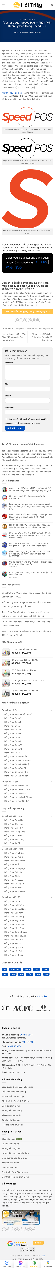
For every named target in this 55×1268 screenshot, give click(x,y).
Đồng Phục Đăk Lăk (13, 872)
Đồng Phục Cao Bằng (14, 916)
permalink (49, 329)
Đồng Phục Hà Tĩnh (13, 887)
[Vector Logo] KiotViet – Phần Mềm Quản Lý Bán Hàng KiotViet (42, 337)
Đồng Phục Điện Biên (14, 920)
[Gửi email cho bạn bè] (30, 320)
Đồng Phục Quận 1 (12, 718)
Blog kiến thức (8, 1139)
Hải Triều (6, 1190)
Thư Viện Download (27, 19)
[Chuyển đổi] (51, 710)
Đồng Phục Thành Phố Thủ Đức (18, 714)
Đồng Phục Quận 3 (12, 722)
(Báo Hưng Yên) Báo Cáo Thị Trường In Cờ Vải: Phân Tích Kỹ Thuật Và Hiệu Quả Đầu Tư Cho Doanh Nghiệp (30, 535)
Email (8, 396)
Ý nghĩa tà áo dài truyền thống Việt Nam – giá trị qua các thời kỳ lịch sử (25, 614)
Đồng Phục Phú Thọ (13, 939)
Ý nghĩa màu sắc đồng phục (14, 1158)
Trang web (9, 407)
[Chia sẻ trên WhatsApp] (17, 320)
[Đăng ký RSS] (30, 1229)
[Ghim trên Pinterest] (34, 320)
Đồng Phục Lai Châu (13, 955)
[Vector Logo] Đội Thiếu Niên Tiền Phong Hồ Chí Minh (26, 633)
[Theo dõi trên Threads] (21, 1229)
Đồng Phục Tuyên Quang (15, 932)
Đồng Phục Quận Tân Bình (16, 768)
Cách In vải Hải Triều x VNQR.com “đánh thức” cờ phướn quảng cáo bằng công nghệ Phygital (30, 489)
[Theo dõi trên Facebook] (4, 1229)
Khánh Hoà (37, 1255)
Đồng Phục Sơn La (12, 943)
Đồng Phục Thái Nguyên (15, 936)
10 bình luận (15, 577)
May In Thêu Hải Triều (34, 1259)
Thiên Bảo (37, 33)
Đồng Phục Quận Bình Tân (16, 776)
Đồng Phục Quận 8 (12, 741)
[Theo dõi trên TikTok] (13, 1229)
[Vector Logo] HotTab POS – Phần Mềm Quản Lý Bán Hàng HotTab (14, 337)
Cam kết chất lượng (11, 1106)
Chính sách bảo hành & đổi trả (16, 1101)
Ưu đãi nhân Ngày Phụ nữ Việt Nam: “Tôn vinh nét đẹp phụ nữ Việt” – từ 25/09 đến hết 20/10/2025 (29, 553)
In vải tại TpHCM (16, 1255)
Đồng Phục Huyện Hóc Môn (17, 789)
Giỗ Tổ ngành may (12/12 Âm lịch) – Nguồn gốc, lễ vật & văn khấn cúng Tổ (30, 563)
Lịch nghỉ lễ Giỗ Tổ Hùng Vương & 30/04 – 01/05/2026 (28, 497)
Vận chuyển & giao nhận (13, 1096)
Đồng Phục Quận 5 (12, 729)
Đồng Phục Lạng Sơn (13, 947)
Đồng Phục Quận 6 (12, 733)
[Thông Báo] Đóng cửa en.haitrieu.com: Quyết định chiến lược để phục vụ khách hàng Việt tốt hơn (30, 506)
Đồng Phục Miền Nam (12, 816)
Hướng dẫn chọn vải (11, 1148)
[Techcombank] (27, 1008)
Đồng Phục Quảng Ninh (15, 909)
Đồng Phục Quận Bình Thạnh (17, 760)
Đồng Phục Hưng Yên (14, 924)
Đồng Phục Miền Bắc (11, 897)
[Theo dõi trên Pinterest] (26, 1229)
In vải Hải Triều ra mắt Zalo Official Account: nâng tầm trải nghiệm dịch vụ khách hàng (29, 544)
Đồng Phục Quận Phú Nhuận (17, 764)
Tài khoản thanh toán (11, 1115)
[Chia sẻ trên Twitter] (25, 320)
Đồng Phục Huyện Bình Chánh (18, 797)
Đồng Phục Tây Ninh (13, 824)
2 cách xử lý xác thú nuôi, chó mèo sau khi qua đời (26, 624)
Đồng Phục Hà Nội (12, 901)
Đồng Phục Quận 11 (13, 749)
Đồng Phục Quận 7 (12, 737)
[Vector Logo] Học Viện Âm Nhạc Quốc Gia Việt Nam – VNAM (26, 595)
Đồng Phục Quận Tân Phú (16, 772)
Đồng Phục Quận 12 (13, 753)
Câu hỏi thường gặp (11, 1120)
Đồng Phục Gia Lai (12, 876)
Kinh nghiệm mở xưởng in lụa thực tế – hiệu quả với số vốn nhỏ (30, 573)
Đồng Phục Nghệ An (13, 880)
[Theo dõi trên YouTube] (34, 1229)
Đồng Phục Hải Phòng (14, 905)
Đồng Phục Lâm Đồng (14, 853)
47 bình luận (15, 567)
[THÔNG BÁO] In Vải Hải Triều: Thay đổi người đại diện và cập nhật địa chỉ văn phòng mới (29, 526)
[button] (3, 5)
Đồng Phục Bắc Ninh (13, 913)
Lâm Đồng (28, 1255)
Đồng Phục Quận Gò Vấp (15, 756)
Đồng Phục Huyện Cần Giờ (16, 801)
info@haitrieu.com (16, 1072)
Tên (7, 384)
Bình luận (9, 362)
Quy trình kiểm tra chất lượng (15, 1177)
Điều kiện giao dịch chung (14, 1091)
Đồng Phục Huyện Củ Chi (16, 793)
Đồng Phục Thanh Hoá (14, 891)
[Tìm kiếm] (52, 5)
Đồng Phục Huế (11, 864)
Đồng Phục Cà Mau (13, 835)
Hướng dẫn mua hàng (12, 1110)
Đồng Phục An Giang (13, 843)
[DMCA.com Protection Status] (27, 1249)
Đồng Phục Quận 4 (12, 726)
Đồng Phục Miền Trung (12, 849)
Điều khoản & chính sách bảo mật (17, 1087)
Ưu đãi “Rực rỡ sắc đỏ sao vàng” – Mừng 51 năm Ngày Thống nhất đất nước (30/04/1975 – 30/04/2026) (30, 517)
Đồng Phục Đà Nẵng (13, 857)
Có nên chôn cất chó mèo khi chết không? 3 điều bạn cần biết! (26, 604)
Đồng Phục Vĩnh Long (14, 839)
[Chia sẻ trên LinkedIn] (38, 320)
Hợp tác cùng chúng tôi (12, 1125)
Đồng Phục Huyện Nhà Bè (16, 785)
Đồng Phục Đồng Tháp (14, 831)
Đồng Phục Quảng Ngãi (14, 868)
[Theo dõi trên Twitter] (17, 1229)
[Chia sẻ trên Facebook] (21, 320)
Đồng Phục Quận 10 (13, 745)
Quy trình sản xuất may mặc (15, 1172)
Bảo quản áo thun (10, 1167)
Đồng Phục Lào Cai (13, 951)
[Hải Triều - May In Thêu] (27, 5)
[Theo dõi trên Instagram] (8, 1229)
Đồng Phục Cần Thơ (13, 828)
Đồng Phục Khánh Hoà (14, 860)
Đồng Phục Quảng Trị (14, 884)
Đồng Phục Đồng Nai (13, 820)
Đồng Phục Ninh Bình (14, 928)
